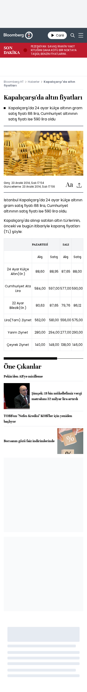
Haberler (33, 82)
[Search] (73, 35)
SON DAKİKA (12, 50)
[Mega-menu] (80, 35)
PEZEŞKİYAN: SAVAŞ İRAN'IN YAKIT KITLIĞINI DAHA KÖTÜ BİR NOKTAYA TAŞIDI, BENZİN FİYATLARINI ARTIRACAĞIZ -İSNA (54, 50)
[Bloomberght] (18, 35)
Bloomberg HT (14, 82)
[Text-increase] (69, 185)
